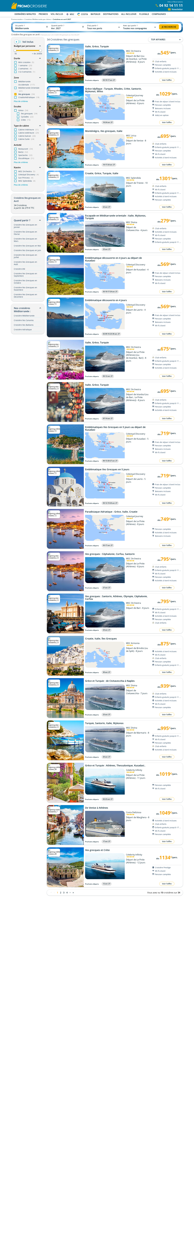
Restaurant (25, 149)
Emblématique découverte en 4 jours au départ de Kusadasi (113, 259)
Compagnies (159, 14)
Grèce (23, 110)
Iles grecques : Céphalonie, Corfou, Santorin (110, 554)
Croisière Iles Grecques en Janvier (25, 225)
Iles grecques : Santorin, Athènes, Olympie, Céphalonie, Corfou (116, 597)
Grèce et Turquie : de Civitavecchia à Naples (110, 681)
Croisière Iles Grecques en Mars (25, 239)
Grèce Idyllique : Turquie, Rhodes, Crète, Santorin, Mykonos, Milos (113, 90)
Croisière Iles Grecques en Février (25, 232)
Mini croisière (26, 62)
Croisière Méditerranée (24, 315)
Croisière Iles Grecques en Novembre (25, 288)
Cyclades (27, 116)
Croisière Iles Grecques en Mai (27, 245)
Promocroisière (17, 19)
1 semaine (25, 65)
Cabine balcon (27, 136)
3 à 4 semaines (26, 71)
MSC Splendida (26, 181)
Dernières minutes (25, 14)
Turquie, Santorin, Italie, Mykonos (104, 723)
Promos (43, 14)
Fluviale (144, 14)
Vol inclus (57, 14)
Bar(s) (23, 152)
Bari (141, 357)
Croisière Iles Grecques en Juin (27, 250)
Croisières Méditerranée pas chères (37, 19)
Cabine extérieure (28, 133)
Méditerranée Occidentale (26, 83)
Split (131, 651)
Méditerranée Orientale (28, 89)
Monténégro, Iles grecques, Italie (103, 131)
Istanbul (133, 58)
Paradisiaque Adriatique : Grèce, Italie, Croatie (111, 511)
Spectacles (25, 155)
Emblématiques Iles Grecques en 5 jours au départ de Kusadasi (115, 428)
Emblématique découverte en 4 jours (106, 300)
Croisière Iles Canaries (24, 320)
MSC (72, 14)
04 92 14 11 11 (171, 5)
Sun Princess (25, 177)
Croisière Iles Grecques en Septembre (25, 274)
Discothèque (26, 158)
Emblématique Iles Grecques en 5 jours (107, 469)
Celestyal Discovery (28, 174)
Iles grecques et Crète (97, 850)
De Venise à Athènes (96, 807)
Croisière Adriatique (23, 329)
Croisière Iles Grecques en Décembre (25, 295)
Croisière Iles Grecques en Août (25, 263)
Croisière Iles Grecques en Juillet (25, 256)
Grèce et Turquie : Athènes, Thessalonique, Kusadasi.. (115, 765)
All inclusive (128, 14)
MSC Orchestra (26, 171)
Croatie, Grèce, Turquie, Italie (101, 173)
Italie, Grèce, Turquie (97, 46)
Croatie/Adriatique (28, 97)
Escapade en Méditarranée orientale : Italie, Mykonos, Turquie (115, 217)
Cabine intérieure (28, 129)
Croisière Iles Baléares (24, 325)
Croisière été (19, 269)
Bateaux (95, 14)
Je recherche (169, 26)
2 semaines (25, 68)
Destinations (111, 14)
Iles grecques (26, 94)
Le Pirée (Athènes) (134, 399)
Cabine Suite (26, 139)
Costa (84, 14)
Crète (25, 120)
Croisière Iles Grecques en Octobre (25, 281)
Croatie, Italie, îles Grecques (101, 638)
